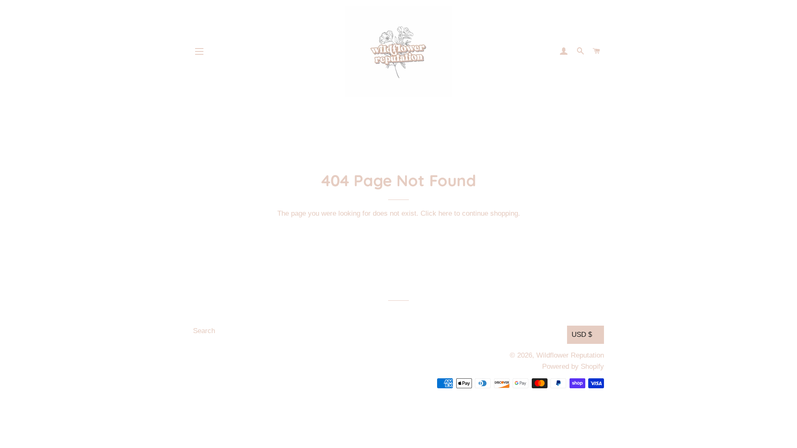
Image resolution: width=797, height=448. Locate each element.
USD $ (582, 334)
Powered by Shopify (573, 366)
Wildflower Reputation (570, 355)
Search (204, 331)
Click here (436, 213)
